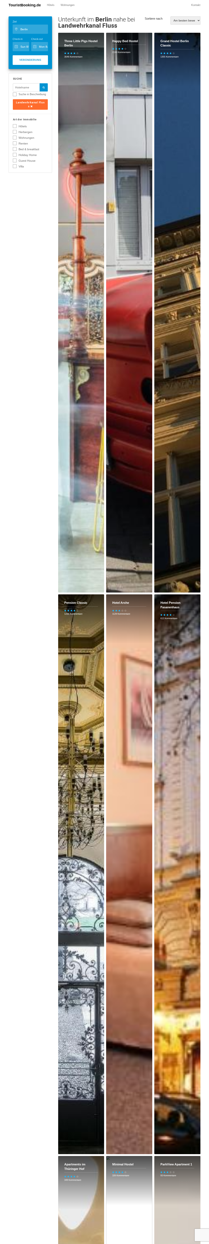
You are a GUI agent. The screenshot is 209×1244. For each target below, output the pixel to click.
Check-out (37, 39)
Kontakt (195, 5)
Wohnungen (67, 5)
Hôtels (50, 5)
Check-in (18, 39)
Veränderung (30, 60)
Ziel (15, 21)
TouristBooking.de (25, 5)
